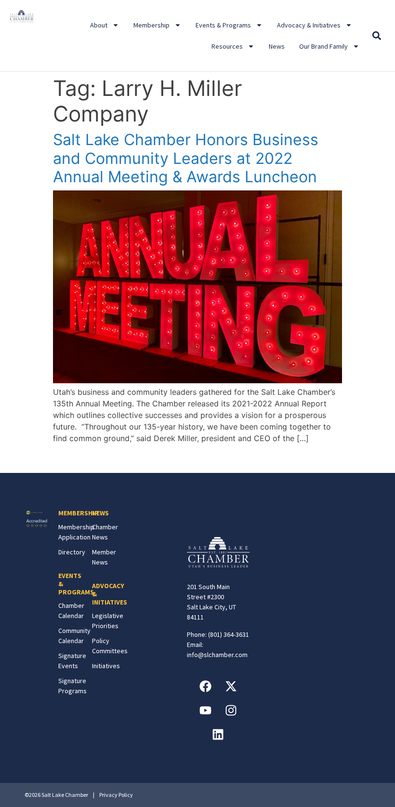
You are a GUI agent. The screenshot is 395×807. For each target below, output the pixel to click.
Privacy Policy (116, 794)
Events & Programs (223, 25)
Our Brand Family (323, 46)
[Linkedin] (218, 735)
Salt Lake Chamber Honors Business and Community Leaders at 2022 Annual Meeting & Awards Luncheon (185, 158)
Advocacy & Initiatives (309, 25)
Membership (151, 25)
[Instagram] (231, 711)
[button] (377, 36)
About (98, 25)
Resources (227, 46)
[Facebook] (205, 686)
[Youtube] (205, 711)
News (277, 46)
